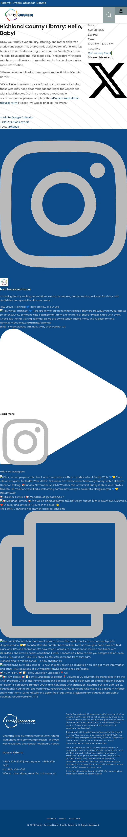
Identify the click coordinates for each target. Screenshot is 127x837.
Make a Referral (12, 752)
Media (62, 818)
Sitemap (51, 818)
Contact (74, 818)
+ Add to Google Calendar (17, 117)
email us (70, 725)
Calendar (29, 3)
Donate (41, 3)
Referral (6, 3)
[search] (109, 15)
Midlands (13, 127)
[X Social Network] (107, 97)
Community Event (99, 53)
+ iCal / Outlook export (14, 122)
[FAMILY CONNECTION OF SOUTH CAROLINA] (19, 15)
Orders (17, 3)
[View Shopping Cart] (121, 11)
